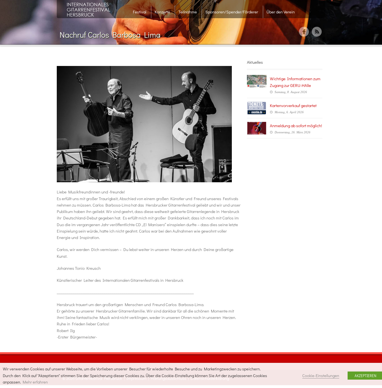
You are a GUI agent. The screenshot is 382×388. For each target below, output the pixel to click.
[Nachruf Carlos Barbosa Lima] (149, 124)
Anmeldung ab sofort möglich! (296, 125)
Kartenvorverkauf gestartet (293, 105)
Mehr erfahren (35, 382)
